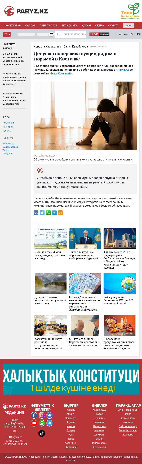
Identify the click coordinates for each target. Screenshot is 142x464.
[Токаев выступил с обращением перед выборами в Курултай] (85, 238)
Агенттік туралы (128, 430)
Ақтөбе (71, 422)
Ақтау (99, 414)
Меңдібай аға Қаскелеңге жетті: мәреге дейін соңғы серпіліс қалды (13, 59)
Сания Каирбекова (76, 46)
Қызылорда (99, 409)
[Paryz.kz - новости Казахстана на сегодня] (26, 11)
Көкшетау (71, 418)
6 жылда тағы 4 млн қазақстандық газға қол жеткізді (49, 255)
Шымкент (99, 434)
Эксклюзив (13, 25)
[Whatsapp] (48, 213)
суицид (7, 130)
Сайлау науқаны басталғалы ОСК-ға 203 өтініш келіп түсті (119, 300)
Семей (99, 438)
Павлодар (99, 422)
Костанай (8, 122)
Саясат (30, 25)
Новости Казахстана (47, 46)
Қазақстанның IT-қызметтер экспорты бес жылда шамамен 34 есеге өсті (14, 79)
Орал (71, 434)
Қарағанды (71, 443)
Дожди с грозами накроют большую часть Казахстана (50, 300)
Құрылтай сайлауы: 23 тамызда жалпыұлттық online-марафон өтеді (14, 98)
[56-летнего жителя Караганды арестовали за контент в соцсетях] (85, 325)
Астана (71, 409)
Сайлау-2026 (48, 25)
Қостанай (71, 447)
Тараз (71, 438)
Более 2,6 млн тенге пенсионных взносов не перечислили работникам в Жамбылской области (84, 303)
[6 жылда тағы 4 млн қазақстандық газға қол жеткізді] (50, 238)
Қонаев (71, 426)
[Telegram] (54, 213)
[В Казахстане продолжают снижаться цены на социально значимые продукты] (120, 325)
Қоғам (86, 25)
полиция (8, 126)
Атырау (71, 430)
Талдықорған (99, 443)
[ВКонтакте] (36, 213)
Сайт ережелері (128, 426)
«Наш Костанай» (61, 73)
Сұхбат (113, 25)
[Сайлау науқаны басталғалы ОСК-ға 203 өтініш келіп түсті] (120, 283)
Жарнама (127, 434)
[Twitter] (42, 213)
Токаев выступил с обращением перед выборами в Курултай (83, 255)
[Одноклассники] (60, 213)
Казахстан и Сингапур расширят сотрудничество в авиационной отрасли (48, 344)
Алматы (71, 414)
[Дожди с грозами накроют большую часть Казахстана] (50, 283)
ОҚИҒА (99, 25)
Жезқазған (99, 447)
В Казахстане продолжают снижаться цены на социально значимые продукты (119, 344)
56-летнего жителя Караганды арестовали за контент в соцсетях (84, 342)
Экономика (69, 25)
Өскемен (99, 430)
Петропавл (99, 426)
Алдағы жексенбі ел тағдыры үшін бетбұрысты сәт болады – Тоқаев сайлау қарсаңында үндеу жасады (119, 260)
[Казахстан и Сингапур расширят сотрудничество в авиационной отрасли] (50, 325)
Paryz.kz (123, 69)
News (129, 25)
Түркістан (99, 418)
